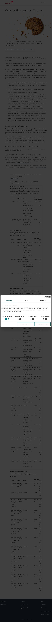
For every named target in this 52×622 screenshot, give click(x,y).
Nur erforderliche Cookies (26, 324)
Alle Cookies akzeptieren (42, 324)
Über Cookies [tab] (43, 300)
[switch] (19, 319)
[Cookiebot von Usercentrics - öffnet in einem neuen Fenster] (45, 297)
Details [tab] (26, 300)
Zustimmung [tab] (9, 300)
